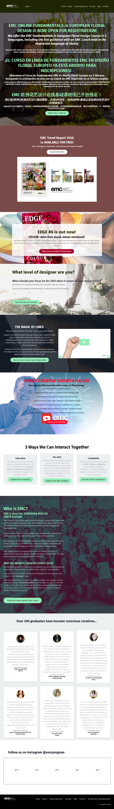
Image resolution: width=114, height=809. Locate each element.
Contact (106, 6)
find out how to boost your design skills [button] (29, 360)
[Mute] (109, 356)
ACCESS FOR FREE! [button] (57, 152)
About (70, 6)
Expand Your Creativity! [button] (20, 479)
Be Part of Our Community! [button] (93, 479)
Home (63, 6)
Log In (27, 6)
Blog (99, 6)
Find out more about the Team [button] (22, 600)
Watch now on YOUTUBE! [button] (56, 422)
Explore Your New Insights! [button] (57, 481)
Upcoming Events (81, 6)
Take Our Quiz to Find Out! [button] (26, 302)
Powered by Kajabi (105, 804)
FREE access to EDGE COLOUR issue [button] (56, 251)
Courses (92, 6)
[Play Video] (60, 356)
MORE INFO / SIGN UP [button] (57, 113)
